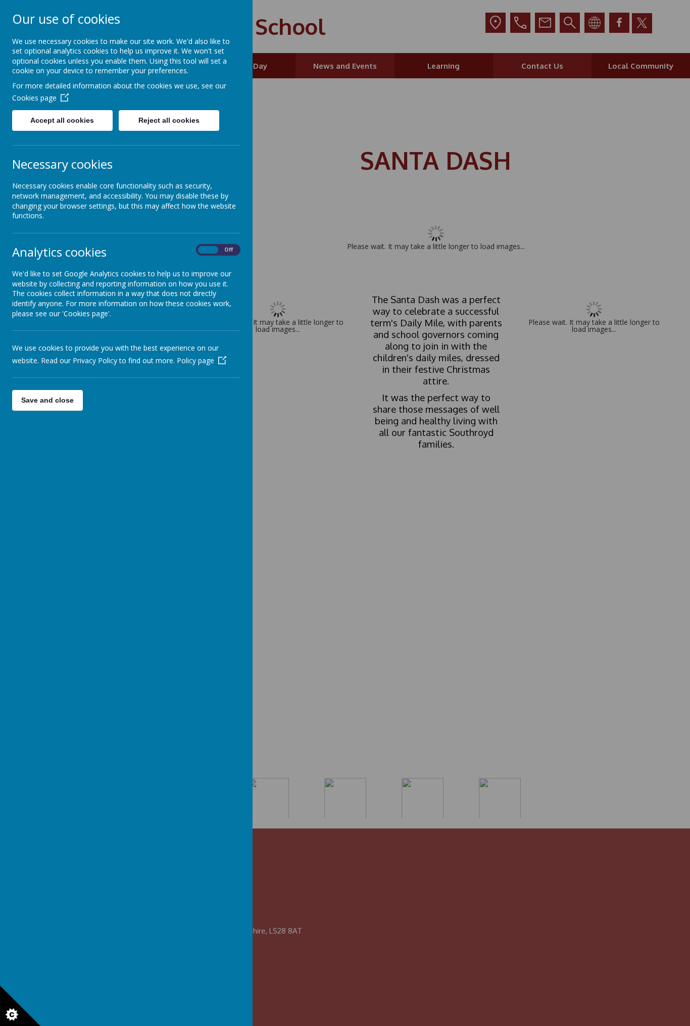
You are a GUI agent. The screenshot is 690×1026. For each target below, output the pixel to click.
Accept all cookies (62, 120)
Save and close (47, 400)
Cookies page (34, 98)
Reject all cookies (169, 120)
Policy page (195, 360)
